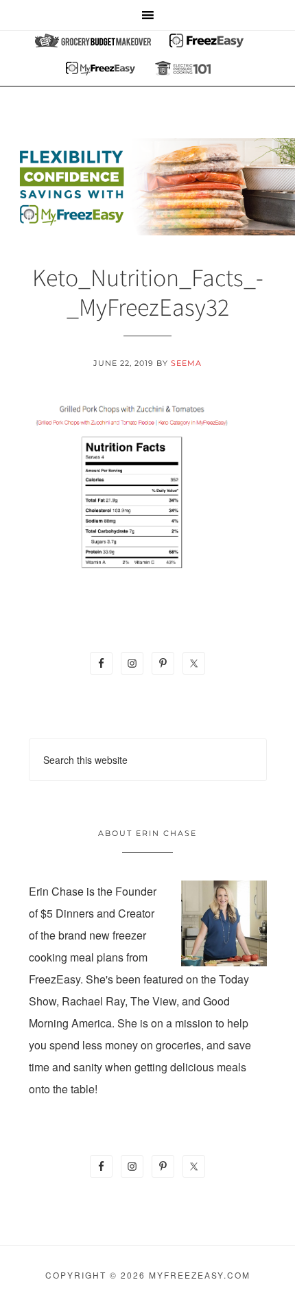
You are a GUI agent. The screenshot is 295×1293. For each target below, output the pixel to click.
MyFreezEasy (147, 186)
